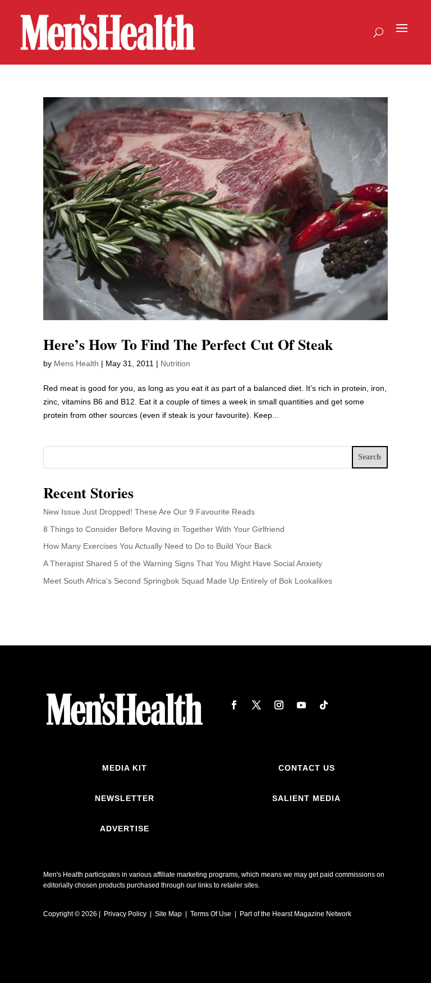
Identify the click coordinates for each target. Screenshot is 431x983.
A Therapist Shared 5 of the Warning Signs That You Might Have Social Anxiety (182, 563)
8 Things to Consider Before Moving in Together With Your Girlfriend (164, 529)
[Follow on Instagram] (279, 705)
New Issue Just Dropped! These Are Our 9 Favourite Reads (149, 511)
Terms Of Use (210, 914)
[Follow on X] (256, 705)
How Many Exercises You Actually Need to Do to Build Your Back (157, 545)
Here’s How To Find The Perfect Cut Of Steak (188, 344)
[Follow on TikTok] (324, 705)
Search (369, 457)
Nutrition (175, 363)
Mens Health (76, 363)
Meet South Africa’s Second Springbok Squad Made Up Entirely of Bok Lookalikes (187, 580)
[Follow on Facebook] (234, 705)
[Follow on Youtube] (301, 705)
